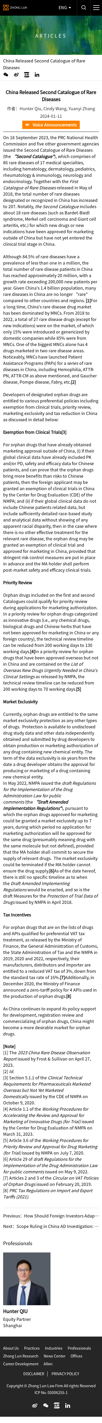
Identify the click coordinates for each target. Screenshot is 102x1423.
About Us (11, 1348)
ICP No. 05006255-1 (51, 1393)
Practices (32, 1348)
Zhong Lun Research (20, 1356)
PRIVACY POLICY (65, 1374)
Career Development (20, 1364)
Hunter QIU (15, 1311)
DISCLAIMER (33, 1374)
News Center (54, 1356)
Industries (54, 1348)
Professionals (79, 1348)
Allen (48, 1364)
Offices (76, 1356)
